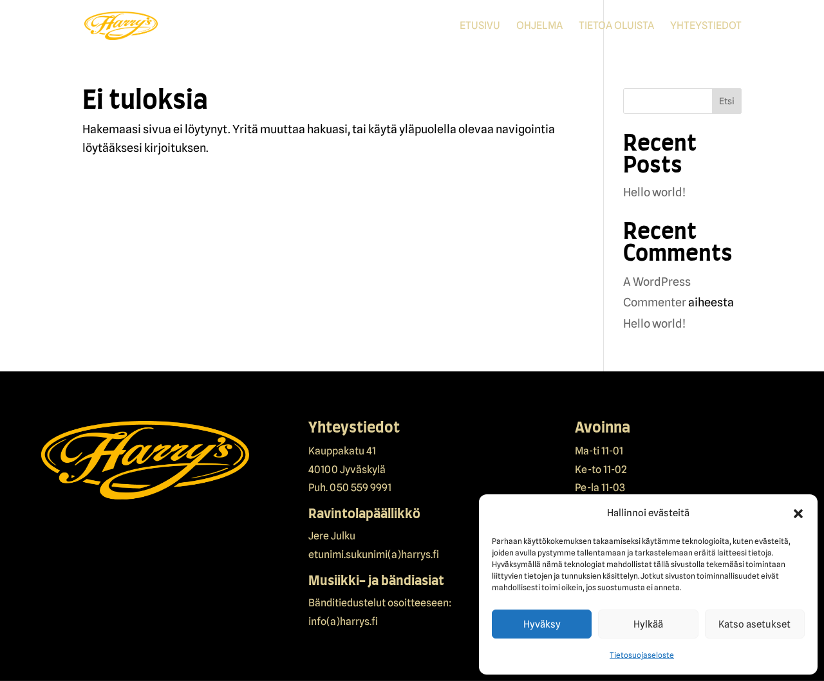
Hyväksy (542, 624)
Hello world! (654, 192)
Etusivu (480, 26)
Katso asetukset (754, 624)
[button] (798, 513)
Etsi (727, 101)
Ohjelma (539, 26)
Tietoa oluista (616, 26)
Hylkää (648, 624)
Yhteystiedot (706, 26)
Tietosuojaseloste (642, 655)
